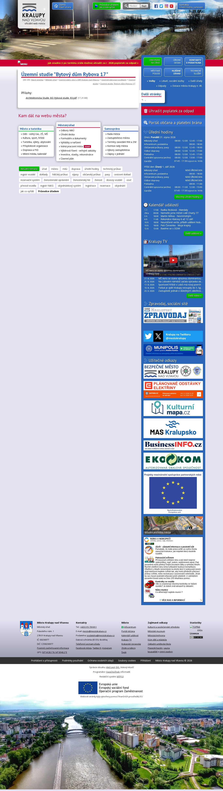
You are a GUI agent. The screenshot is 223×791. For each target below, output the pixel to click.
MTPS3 (120, 676)
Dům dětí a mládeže (157, 639)
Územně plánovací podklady (113, 80)
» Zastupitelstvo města (117, 137)
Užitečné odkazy (163, 360)
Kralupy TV (158, 241)
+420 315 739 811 (88, 627)
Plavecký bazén (155, 648)
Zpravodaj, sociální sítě (168, 303)
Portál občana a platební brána (175, 122)
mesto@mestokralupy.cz (95, 631)
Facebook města (84, 648)
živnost (98, 180)
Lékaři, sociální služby (172, 80)
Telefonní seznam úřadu (88, 644)
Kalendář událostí (164, 204)
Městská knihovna (156, 635)
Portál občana (128, 631)
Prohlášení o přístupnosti (44, 660)
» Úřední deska (67, 134)
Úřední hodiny (161, 132)
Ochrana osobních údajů (101, 660)
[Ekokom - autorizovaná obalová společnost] (173, 461)
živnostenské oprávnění (56, 180)
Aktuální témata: (29, 168)
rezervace (105, 185)
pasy (107, 174)
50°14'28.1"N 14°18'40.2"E (54, 652)
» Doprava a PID (29, 149)
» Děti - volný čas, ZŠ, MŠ (34, 133)
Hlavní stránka (37, 80)
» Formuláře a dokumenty (72, 138)
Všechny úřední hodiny (188, 196)
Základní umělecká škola (159, 644)
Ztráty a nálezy (128, 648)
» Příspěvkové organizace (34, 145)
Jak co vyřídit (27, 191)
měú (65, 168)
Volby (152, 80)
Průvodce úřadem (48, 191)
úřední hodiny (92, 168)
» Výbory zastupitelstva (117, 149)
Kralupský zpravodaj (131, 644)
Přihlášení (145, 660)
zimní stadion (166, 651)
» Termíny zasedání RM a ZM (120, 141)
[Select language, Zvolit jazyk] (189, 14)
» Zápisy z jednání (114, 153)
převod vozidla (28, 185)
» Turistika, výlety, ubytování (36, 141)
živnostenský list (81, 180)
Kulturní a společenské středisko (164, 627)
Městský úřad (51, 80)
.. (145, 99)
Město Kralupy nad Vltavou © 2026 (173, 660)
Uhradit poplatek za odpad (171, 110)
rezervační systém (30, 180)
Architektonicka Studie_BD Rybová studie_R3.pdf (51, 97)
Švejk (123, 652)
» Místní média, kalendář (34, 153)
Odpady (162, 85)
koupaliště (153, 651)
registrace (90, 185)
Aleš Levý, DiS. (113, 667)
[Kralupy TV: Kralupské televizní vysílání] (171, 5)
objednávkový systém (69, 185)
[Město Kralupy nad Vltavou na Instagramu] (167, 5)
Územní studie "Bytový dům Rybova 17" (117, 83)
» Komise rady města (116, 145)
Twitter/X (97, 648)
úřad (44, 168)
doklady (44, 174)
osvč (129, 180)
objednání (120, 185)
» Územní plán (66, 158)
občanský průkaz (92, 174)
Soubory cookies (127, 660)
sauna (167, 648)
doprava (76, 168)
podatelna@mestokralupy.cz (101, 635)
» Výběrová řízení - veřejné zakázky (77, 150)
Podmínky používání (72, 660)
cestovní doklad (122, 174)
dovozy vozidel (114, 180)
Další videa (194, 295)
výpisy (75, 174)
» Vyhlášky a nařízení (70, 142)
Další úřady (196, 80)
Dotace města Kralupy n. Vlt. (187, 85)
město (54, 168)
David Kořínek (112, 672)
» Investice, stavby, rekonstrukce (76, 154)
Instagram (107, 648)
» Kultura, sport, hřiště (32, 137)
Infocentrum (130, 627)
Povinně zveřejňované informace (53, 648)
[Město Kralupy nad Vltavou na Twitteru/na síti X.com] (162, 5)
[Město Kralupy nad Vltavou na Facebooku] (157, 5)
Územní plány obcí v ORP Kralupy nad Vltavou (79, 80)
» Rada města (112, 133)
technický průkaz (112, 168)
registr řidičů (47, 185)
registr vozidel (28, 174)
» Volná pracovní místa (74, 146)
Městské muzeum (156, 631)
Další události (193, 233)
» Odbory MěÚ (66, 130)
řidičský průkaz (60, 174)
